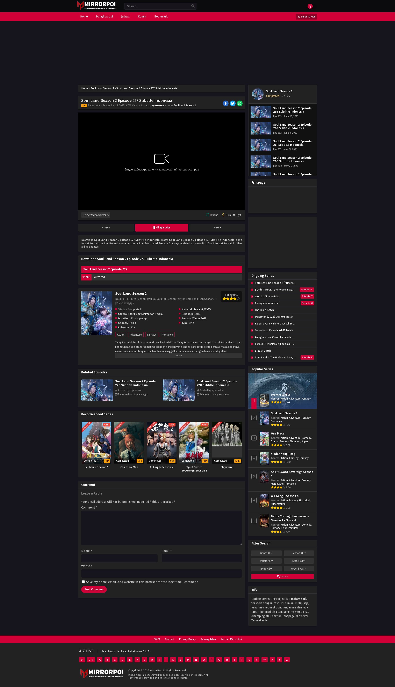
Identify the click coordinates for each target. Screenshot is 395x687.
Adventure (136, 334)
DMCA (156, 639)
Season (297, 553)
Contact (169, 639)
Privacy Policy (187, 639)
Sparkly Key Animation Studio (145, 313)
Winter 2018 (199, 318)
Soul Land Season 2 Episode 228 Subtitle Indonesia (217, 383)
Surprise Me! (307, 16)
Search (284, 576)
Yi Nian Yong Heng (283, 454)
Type (265, 568)
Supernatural (278, 503)
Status (297, 561)
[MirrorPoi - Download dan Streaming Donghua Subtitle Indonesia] (96, 9)
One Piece (277, 433)
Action (120, 334)
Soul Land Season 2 (185, 105)
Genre (265, 553)
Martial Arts (277, 483)
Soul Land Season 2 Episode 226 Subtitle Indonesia (135, 383)
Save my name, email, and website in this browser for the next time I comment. (142, 582)
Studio (265, 561)
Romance (167, 334)
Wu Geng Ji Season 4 (285, 496)
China (133, 322)
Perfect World (280, 395)
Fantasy (151, 334)
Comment (89, 507)
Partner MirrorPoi (231, 639)
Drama (275, 441)
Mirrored (99, 277)
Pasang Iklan (208, 639)
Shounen (295, 441)
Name (86, 551)
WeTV (207, 309)
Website (86, 566)
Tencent (198, 309)
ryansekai (158, 105)
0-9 (91, 660)
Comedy (306, 437)
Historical (304, 500)
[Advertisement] (197, 53)
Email (167, 551)
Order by (297, 568)
